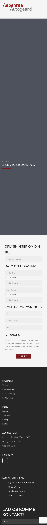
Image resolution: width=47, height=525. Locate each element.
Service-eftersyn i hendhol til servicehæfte (22, 340)
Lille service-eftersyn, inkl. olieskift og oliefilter (24, 346)
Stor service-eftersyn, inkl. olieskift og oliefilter (24, 343)
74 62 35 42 (14, 486)
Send (23, 356)
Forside (5, 411)
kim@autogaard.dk (17, 491)
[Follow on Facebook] (5, 460)
